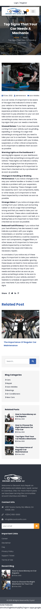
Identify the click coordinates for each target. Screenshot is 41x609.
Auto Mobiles (34, 96)
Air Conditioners (13, 394)
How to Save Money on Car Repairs (25, 415)
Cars (8, 380)
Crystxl (31, 600)
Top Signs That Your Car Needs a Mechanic (25, 437)
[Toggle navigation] (33, 11)
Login (16, 3)
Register (23, 3)
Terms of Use (7, 560)
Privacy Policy (7, 551)
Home (16, 37)
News (25, 37)
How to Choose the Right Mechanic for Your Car (24, 427)
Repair (9, 383)
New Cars (10, 397)
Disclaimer (6, 543)
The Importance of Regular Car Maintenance (24, 449)
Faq (3, 547)
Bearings (10, 390)
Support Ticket (8, 555)
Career (5, 538)
